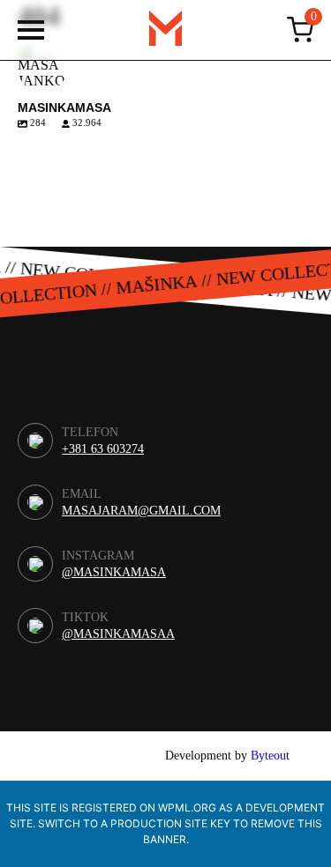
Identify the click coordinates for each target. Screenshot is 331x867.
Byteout (270, 755)
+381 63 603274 (103, 449)
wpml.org (187, 807)
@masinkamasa (114, 573)
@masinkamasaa (118, 634)
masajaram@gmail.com (141, 511)
